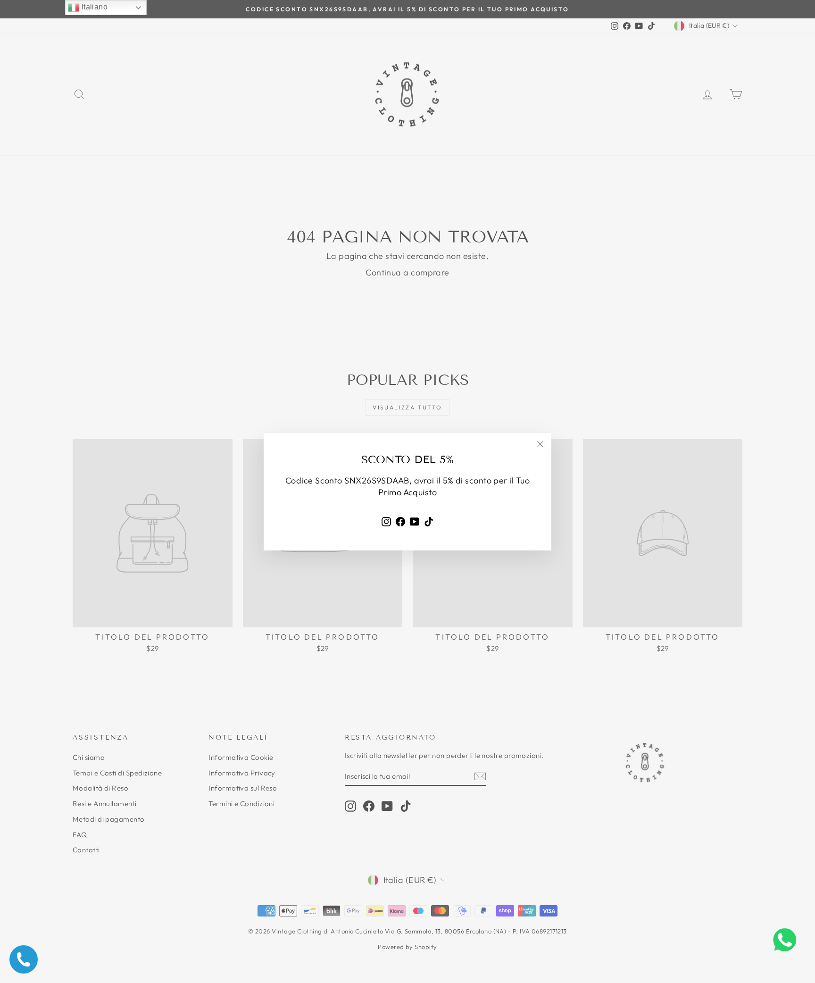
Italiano (93, 7)
